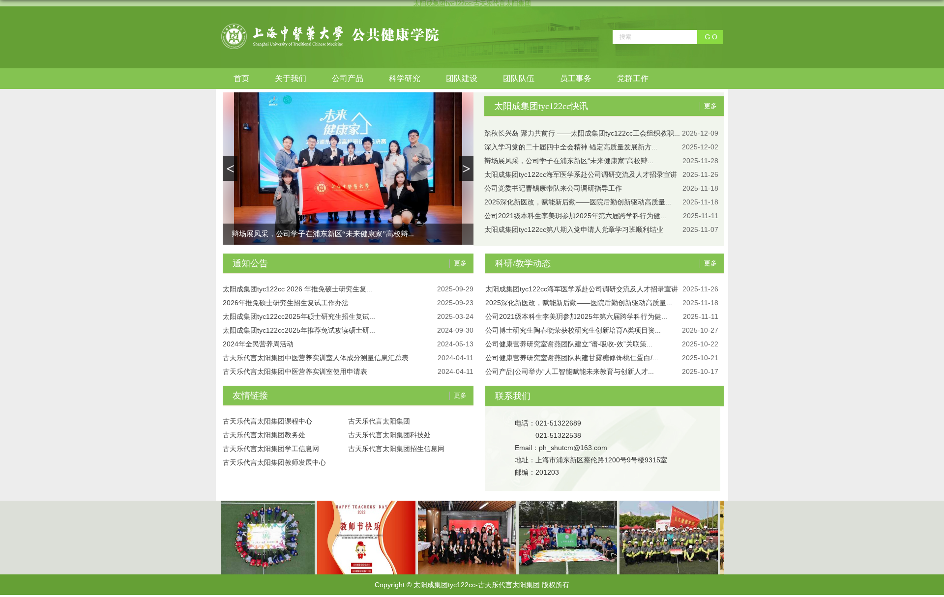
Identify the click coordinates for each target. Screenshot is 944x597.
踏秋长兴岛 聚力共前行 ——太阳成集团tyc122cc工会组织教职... (582, 133)
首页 (241, 78)
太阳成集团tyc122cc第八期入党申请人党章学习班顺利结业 (573, 229)
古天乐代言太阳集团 (379, 421)
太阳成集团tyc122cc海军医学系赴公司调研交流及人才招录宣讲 (580, 174)
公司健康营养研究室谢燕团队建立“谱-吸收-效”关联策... (568, 344)
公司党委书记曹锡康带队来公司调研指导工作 (553, 188)
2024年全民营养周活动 (258, 344)
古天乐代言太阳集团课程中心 (267, 421)
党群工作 (633, 78)
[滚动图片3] (561, 504)
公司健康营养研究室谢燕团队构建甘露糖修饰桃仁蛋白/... (571, 358)
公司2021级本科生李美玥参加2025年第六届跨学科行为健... (575, 216)
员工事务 (575, 78)
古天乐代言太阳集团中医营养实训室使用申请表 (295, 371)
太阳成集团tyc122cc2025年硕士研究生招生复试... (299, 316)
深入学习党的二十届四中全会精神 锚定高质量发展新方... (570, 147)
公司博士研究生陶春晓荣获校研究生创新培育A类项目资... (573, 330)
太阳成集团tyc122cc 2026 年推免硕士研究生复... (297, 289)
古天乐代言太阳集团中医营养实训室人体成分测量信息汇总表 (316, 358)
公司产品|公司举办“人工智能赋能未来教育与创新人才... (569, 371)
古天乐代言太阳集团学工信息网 (271, 449)
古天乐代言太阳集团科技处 (389, 435)
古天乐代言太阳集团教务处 (264, 435)
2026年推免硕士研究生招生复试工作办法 (286, 303)
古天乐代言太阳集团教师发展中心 (274, 462)
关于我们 (290, 78)
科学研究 (404, 78)
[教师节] (360, 504)
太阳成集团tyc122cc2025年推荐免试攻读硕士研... (299, 330)
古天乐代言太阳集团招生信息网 (396, 449)
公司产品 (347, 78)
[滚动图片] (662, 504)
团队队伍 (518, 78)
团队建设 (461, 78)
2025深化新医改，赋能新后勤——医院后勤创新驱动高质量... (577, 202)
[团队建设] (259, 504)
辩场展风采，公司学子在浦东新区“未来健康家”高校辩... (323, 234)
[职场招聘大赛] (461, 504)
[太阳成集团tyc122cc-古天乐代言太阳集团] (330, 26)
